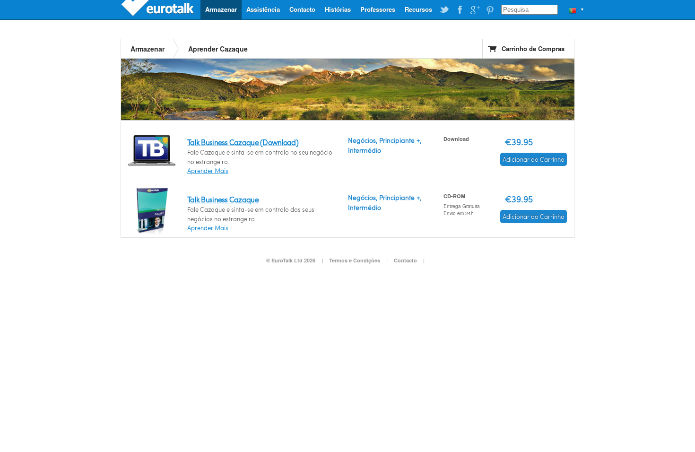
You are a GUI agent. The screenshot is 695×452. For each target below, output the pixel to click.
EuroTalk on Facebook (459, 10)
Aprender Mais (207, 170)
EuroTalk (158, 9)
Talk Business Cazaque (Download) (242, 142)
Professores (377, 9)
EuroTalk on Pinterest (489, 10)
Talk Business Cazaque (223, 199)
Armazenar (221, 9)
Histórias (338, 9)
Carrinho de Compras (533, 48)
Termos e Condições (354, 260)
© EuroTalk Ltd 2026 (290, 260)
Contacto (302, 9)
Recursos (418, 9)
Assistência (263, 9)
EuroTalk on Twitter (444, 10)
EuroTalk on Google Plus (474, 10)
